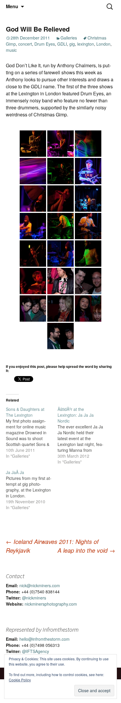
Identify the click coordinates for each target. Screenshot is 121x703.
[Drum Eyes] (60, 171)
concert (25, 44)
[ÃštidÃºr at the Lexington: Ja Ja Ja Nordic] (83, 435)
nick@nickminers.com (39, 585)
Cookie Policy (20, 679)
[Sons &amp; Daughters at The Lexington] (32, 432)
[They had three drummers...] (88, 198)
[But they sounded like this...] (88, 143)
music (11, 50)
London (103, 44)
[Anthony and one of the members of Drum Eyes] (60, 336)
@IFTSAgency (35, 651)
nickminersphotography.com (51, 604)
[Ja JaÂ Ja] (32, 489)
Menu (12, 6)
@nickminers (34, 598)
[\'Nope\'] (88, 253)
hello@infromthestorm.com (44, 639)
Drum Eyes (44, 44)
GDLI (62, 44)
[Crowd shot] (60, 281)
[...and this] (60, 143)
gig (72, 44)
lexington (85, 44)
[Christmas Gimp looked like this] (33, 143)
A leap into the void (86, 550)
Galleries (68, 38)
